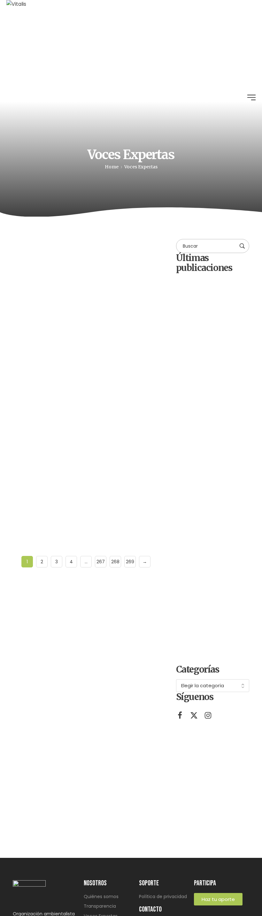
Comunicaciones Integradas (54, 307)
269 (130, 561)
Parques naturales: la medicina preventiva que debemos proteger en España (221, 472)
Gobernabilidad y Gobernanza (110, 251)
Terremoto (61, 403)
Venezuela (92, 403)
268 (115, 561)
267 (100, 561)
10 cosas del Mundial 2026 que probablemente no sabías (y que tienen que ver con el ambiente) (223, 635)
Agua (27, 248)
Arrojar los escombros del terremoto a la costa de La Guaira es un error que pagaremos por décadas (221, 554)
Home (112, 167)
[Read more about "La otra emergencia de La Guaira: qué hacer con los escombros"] (86, 423)
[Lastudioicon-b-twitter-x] (194, 715)
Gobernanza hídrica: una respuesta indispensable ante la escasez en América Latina (85, 326)
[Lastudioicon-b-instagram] (208, 715)
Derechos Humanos (52, 251)
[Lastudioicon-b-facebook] (180, 715)
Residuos (31, 403)
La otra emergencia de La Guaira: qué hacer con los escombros (79, 475)
